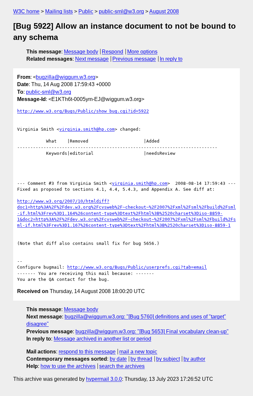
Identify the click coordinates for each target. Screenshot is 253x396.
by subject (168, 359)
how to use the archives (68, 366)
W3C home (26, 11)
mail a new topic (138, 351)
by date (118, 359)
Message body (81, 51)
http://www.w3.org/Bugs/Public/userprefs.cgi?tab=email (137, 267)
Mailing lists (59, 11)
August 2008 (164, 11)
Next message (92, 59)
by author (194, 359)
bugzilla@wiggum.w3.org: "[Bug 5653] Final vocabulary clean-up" (152, 331)
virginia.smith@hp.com (87, 129)
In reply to (171, 59)
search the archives (122, 366)
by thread (141, 359)
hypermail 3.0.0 (104, 379)
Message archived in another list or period (102, 339)
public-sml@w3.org (121, 11)
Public (85, 11)
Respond (112, 51)
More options (142, 51)
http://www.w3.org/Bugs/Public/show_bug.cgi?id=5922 (83, 111)
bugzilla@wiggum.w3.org (65, 77)
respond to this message (87, 351)
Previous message (134, 59)
